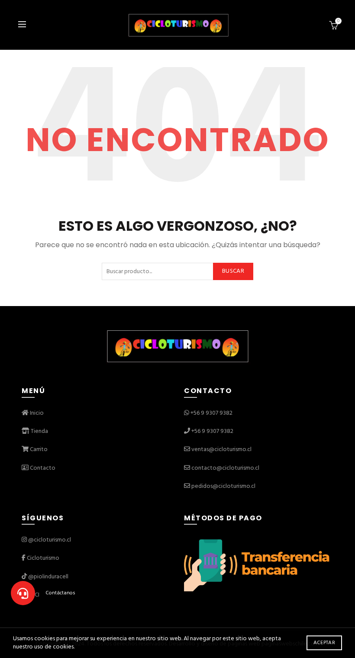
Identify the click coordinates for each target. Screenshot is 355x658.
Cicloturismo (43, 558)
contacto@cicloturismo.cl (225, 468)
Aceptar (324, 643)
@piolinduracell (48, 577)
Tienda (38, 431)
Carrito (38, 450)
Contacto (42, 468)
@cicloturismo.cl (49, 540)
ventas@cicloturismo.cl (221, 450)
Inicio (36, 413)
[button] (23, 593)
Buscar (233, 271)
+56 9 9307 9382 (211, 413)
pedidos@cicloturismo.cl (223, 486)
